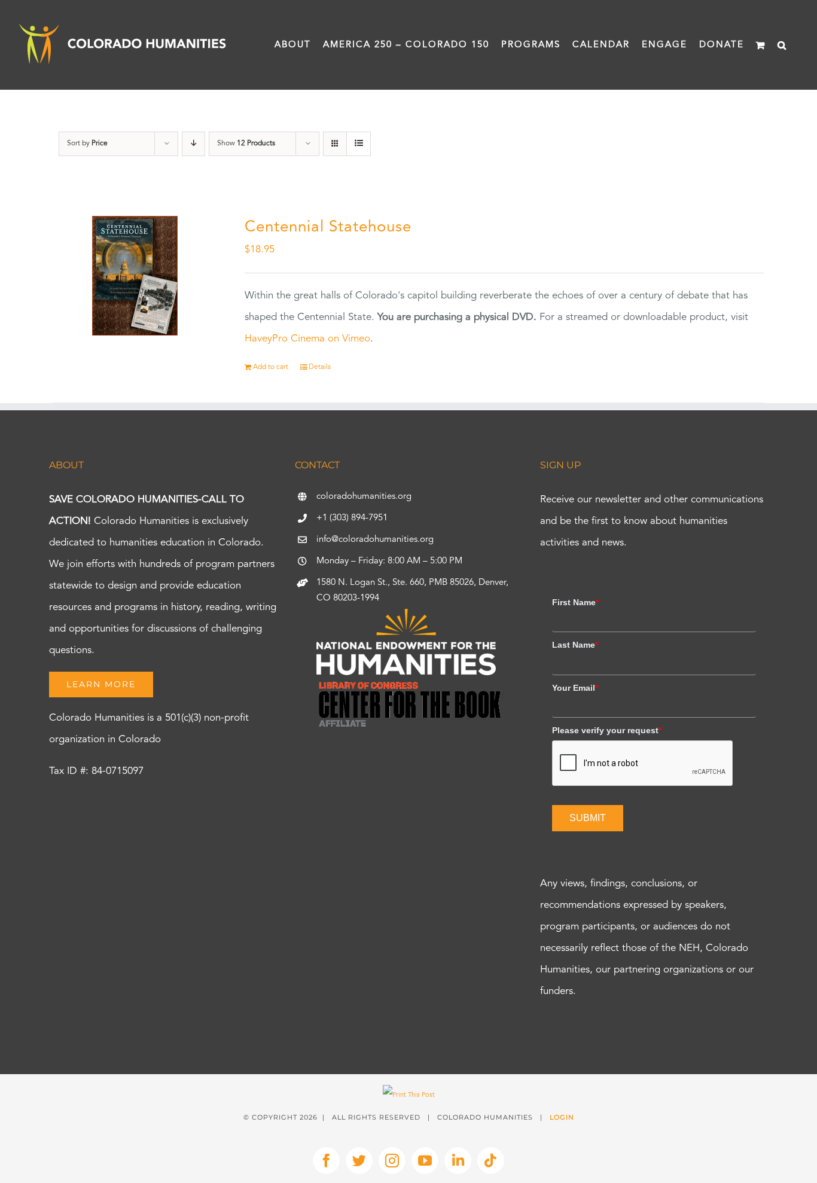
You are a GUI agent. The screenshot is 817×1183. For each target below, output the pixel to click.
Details (320, 367)
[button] (782, 45)
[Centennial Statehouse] (135, 276)
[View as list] (358, 144)
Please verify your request (606, 730)
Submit (587, 818)
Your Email (575, 688)
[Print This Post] (409, 1095)
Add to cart (270, 367)
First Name (575, 602)
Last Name (575, 645)
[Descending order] (193, 144)
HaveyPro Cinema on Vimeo (307, 339)
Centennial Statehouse (328, 227)
